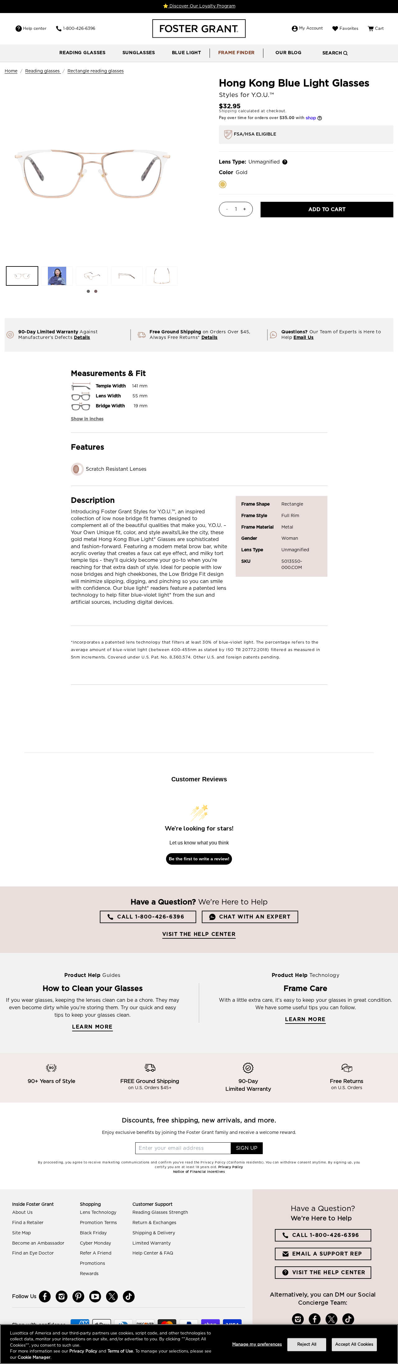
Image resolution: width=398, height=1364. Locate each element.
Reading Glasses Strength (160, 1212)
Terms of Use (120, 1352)
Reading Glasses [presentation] (82, 53)
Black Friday (93, 1233)
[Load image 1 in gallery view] (22, 275)
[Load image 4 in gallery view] (127, 275)
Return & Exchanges (154, 1223)
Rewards (89, 1274)
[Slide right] (95, 291)
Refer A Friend (95, 1253)
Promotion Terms (98, 1223)
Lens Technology (98, 1212)
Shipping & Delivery (153, 1233)
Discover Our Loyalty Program (201, 6)
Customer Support (152, 1204)
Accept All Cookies (354, 1345)
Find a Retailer (28, 1223)
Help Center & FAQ (152, 1253)
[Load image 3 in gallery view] (92, 275)
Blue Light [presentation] (186, 53)
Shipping (228, 111)
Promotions (92, 1263)
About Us (22, 1212)
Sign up (246, 1148)
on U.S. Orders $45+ (150, 1088)
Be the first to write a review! (199, 858)
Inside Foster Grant (33, 1204)
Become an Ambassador (38, 1243)
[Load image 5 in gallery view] (162, 275)
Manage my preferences (257, 1345)
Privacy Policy (83, 1352)
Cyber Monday (95, 1243)
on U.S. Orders (346, 1088)
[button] (82, 53)
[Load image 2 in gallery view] (57, 275)
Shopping (90, 1204)
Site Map (21, 1233)
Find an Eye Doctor (33, 1253)
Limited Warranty (151, 1243)
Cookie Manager (34, 1358)
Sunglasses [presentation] (139, 53)
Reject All (306, 1345)
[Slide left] (88, 291)
